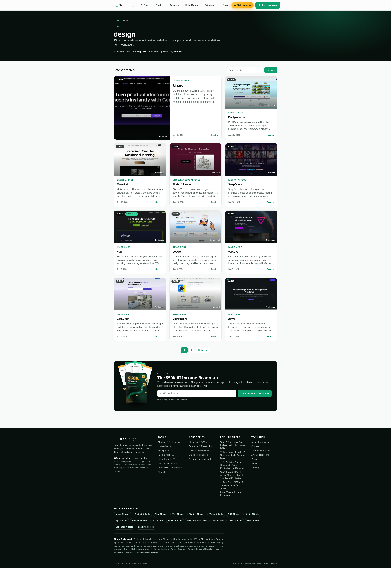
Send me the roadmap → (254, 393)
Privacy (254, 459)
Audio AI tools (252, 514)
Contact (255, 446)
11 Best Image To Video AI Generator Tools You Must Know (233, 455)
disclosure (118, 553)
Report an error (270, 563)
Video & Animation (168, 463)
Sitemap (255, 467)
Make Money (191, 5)
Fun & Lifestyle (166, 459)
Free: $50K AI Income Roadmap (230, 493)
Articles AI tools (139, 520)
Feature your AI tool (260, 450)
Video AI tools (216, 514)
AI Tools (145, 5)
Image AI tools (122, 514)
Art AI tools (157, 520)
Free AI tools (253, 520)
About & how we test (261, 442)
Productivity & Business (170, 467)
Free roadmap (269, 5)
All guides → (164, 472)
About (226, 5)
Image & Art (165, 446)
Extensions (210, 5)
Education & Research (201, 446)
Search (271, 70)
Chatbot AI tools (142, 514)
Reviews (174, 5)
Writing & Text (166, 450)
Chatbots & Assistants (169, 442)
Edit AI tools (219, 520)
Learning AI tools (146, 527)
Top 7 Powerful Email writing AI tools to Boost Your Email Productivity (231, 475)
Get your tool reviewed (200, 459)
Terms (254, 463)
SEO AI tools (236, 520)
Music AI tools (175, 520)
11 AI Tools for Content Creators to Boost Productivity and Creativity (232, 465)
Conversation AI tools (197, 520)
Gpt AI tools (121, 520)
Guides (159, 5)
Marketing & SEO (198, 442)
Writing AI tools (196, 514)
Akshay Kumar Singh (211, 539)
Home (116, 20)
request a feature (149, 553)
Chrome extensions (198, 455)
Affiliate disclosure (260, 455)
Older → (203, 350)
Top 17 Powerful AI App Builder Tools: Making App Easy (232, 445)
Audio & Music (166, 455)
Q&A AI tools (234, 514)
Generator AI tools (124, 527)
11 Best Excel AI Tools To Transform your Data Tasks (232, 485)
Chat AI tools (161, 514)
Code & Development (200, 450)
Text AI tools (178, 514)
